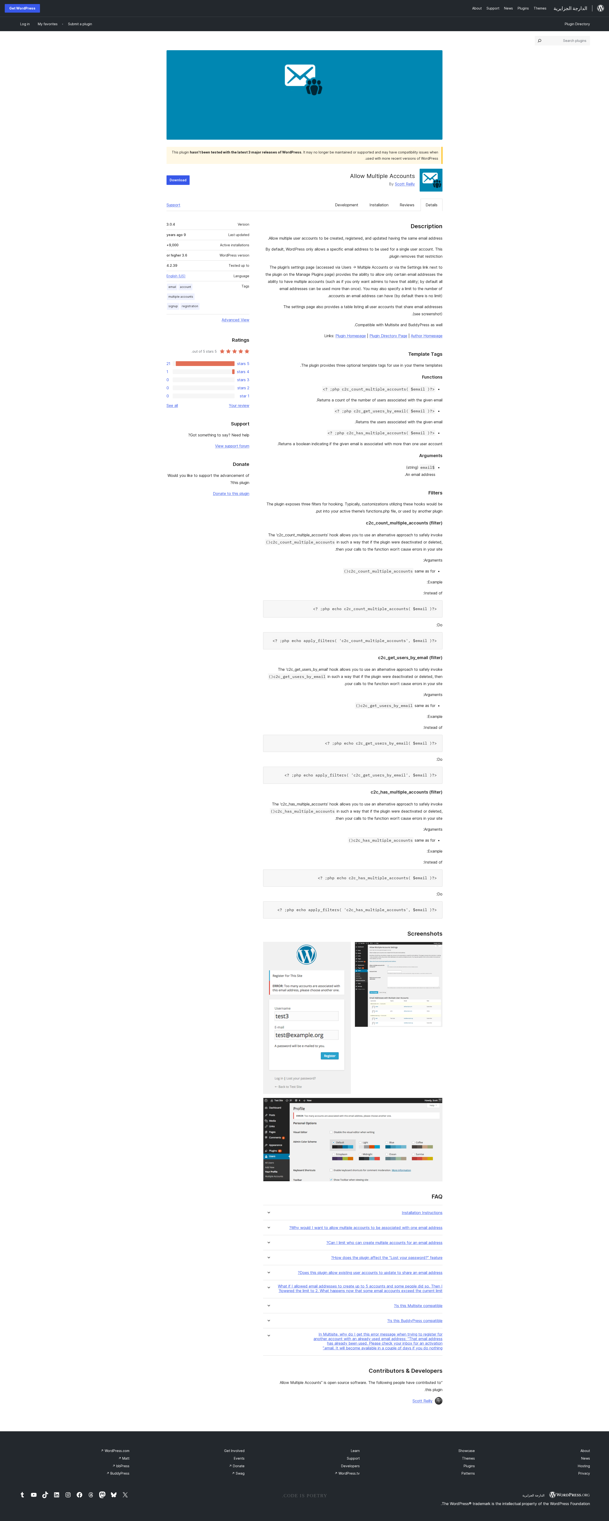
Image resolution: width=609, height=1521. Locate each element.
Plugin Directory (577, 24)
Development (346, 204)
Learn (355, 1451)
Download (178, 180)
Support (173, 204)
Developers (350, 1466)
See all (172, 405)
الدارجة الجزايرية (533, 1495)
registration (190, 306)
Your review (239, 405)
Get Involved (234, 1451)
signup (173, 306)
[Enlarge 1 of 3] (436, 948)
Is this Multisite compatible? (418, 1306)
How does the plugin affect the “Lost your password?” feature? (386, 1257)
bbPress (120, 1466)
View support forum (232, 446)
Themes (468, 1458)
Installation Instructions (422, 1212)
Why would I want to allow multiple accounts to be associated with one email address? (365, 1227)
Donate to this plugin (231, 493)
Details (431, 204)
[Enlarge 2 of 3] (344, 948)
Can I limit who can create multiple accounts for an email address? (384, 1242)
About (585, 1451)
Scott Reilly (405, 184)
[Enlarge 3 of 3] (436, 1104)
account (185, 287)
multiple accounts (180, 296)
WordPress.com (115, 1451)
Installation (378, 204)
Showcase (466, 1451)
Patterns (468, 1473)
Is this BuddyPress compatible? (414, 1321)
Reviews (407, 204)
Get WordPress (22, 8)
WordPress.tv (347, 1473)
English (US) (176, 276)
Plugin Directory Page (388, 335)
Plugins (469, 1466)
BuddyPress (117, 1473)
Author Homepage (426, 335)
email (172, 287)
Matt (123, 1458)
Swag (238, 1473)
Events (239, 1458)
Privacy (584, 1473)
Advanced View (235, 319)
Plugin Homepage (350, 335)
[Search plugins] (539, 40)
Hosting (584, 1466)
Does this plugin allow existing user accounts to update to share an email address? (370, 1272)
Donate (237, 1466)
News (585, 1458)
